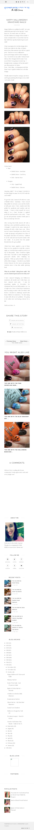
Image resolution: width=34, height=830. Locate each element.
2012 (7, 748)
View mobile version (17, 342)
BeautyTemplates (13, 823)
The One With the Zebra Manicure (18, 608)
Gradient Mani (16, 332)
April (9, 738)
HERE (6, 547)
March (9, 740)
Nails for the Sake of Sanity (18, 48)
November (11, 669)
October (10, 672)
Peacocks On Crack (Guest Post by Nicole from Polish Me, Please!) (20, 795)
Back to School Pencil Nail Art (19, 800)
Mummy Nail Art (12, 680)
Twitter (14, 562)
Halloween (24, 332)
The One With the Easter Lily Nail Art (17, 590)
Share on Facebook (17, 320)
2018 (7, 652)
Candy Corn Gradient (13, 707)
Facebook (8, 568)
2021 (7, 645)
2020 (7, 648)
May (9, 736)
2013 (7, 665)
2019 (7, 650)
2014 (7, 662)
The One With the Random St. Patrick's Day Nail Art (17, 627)
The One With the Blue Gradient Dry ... (16, 417)
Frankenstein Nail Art (13, 699)
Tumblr (14, 568)
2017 (7, 655)
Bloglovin (21, 568)
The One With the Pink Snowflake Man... (12, 384)
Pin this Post (18, 327)
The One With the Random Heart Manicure (16, 600)
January (10, 745)
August (9, 728)
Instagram (7, 562)
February (10, 743)
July (9, 731)
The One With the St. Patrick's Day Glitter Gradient (17, 618)
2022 (7, 643)
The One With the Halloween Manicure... (15, 451)
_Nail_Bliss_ (11, 67)
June (9, 733)
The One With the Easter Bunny (16, 582)
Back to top (25, 828)
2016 (7, 657)
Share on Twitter (18, 324)
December (11, 667)
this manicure (15, 50)
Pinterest (21, 562)
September (11, 726)
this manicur (10, 65)
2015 (7, 660)
